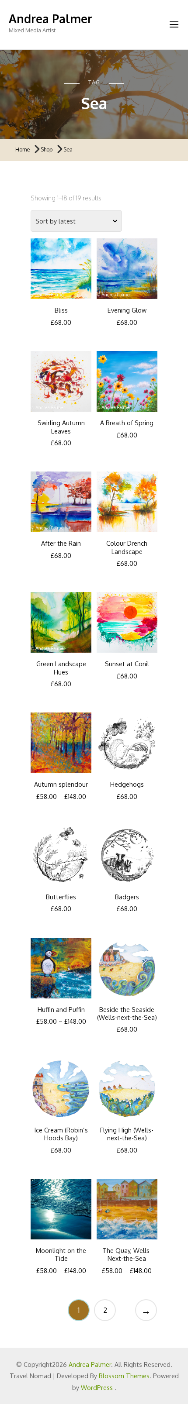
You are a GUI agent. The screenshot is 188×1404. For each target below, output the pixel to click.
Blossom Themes (124, 1376)
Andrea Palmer (50, 18)
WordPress (97, 1387)
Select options (61, 263)
